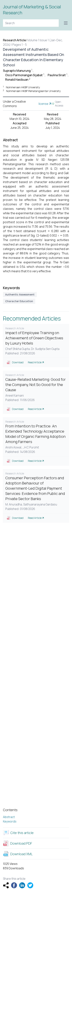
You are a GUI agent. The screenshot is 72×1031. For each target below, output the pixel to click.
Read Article (35, 362)
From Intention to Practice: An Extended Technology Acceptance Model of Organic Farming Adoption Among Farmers (35, 434)
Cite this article (22, 832)
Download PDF (21, 843)
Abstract (9, 817)
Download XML (21, 854)
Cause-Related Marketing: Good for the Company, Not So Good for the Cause (35, 384)
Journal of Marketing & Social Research (32, 10)
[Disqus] (36, 576)
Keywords (9, 821)
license (43, 104)
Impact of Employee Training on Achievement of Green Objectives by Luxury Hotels (34, 338)
